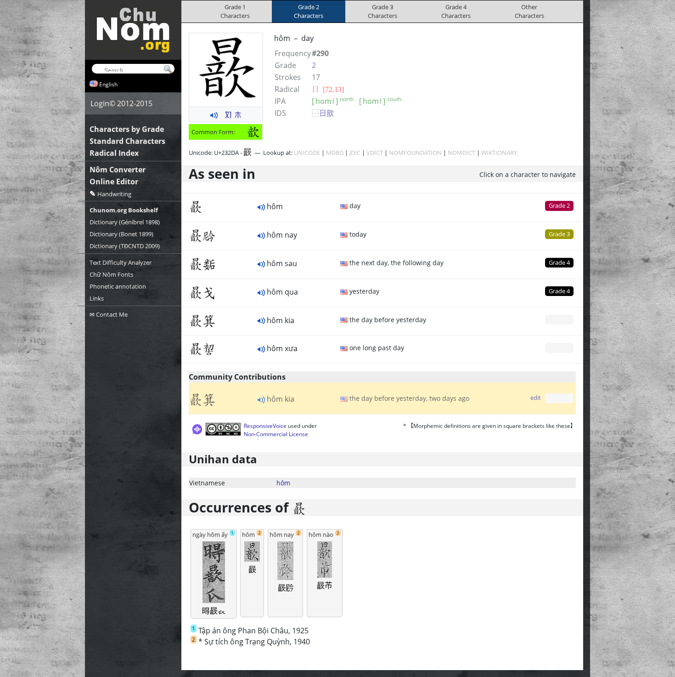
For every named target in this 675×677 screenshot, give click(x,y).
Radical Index (114, 153)
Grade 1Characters (235, 11)
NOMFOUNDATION (415, 152)
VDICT (374, 152)
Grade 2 (559, 205)
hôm (283, 482)
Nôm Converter (118, 170)
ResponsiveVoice (265, 426)
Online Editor (114, 181)
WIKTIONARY (499, 152)
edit (535, 397)
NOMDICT (461, 152)
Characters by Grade (127, 129)
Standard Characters (127, 141)
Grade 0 (559, 319)
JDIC (354, 152)
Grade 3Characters (382, 11)
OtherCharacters (529, 11)
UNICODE (307, 152)
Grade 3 (559, 234)
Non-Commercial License (276, 434)
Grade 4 (559, 262)
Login (99, 103)
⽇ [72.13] (328, 89)
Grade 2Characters (308, 11)
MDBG (334, 152)
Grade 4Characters (456, 11)
